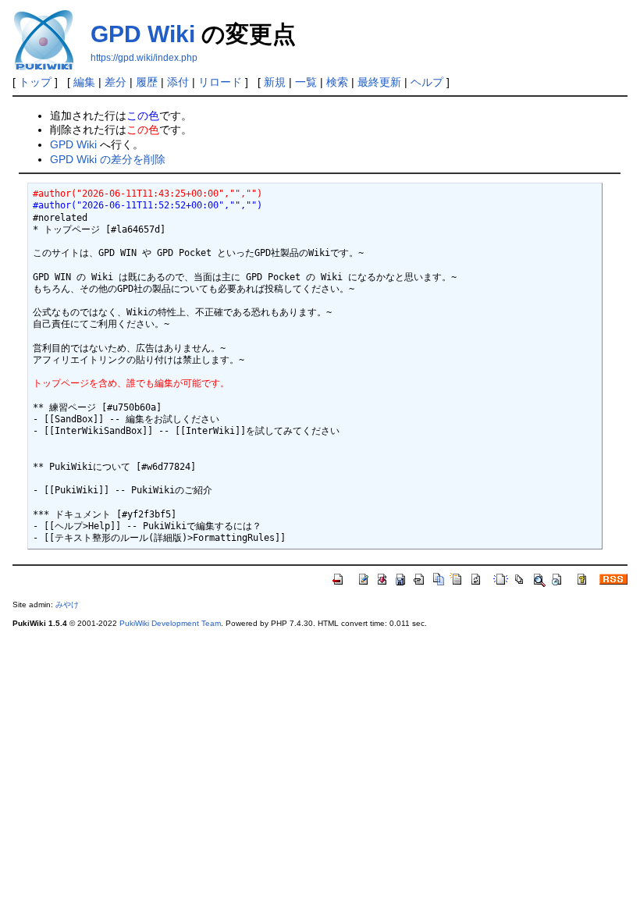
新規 (275, 82)
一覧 (306, 82)
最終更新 (379, 82)
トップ (35, 82)
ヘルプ (427, 82)
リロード (220, 82)
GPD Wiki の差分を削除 (107, 159)
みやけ (67, 604)
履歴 (147, 82)
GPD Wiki (143, 34)
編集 (84, 82)
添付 (178, 82)
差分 (115, 82)
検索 (337, 82)
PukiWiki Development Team (170, 623)
